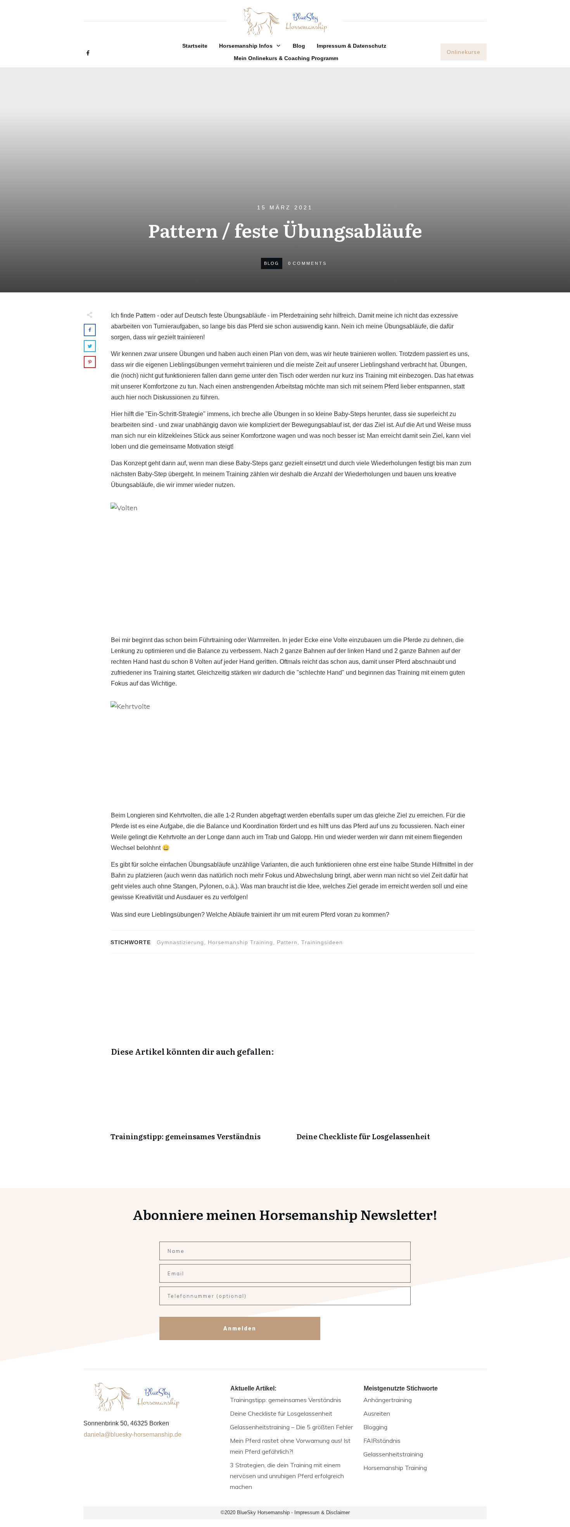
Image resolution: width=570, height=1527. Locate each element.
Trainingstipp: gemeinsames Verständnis (200, 1107)
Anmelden (239, 1328)
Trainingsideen (322, 942)
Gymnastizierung (180, 942)
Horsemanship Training (240, 942)
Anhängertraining (387, 1400)
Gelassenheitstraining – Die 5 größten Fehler (291, 1427)
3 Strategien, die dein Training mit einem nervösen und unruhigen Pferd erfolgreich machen (287, 1476)
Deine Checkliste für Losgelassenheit (386, 1107)
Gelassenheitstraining (393, 1454)
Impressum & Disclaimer (322, 1512)
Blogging (375, 1427)
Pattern (287, 942)
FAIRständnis (382, 1440)
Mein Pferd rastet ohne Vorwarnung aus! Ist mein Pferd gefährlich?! (290, 1446)
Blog (271, 263)
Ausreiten (376, 1413)
